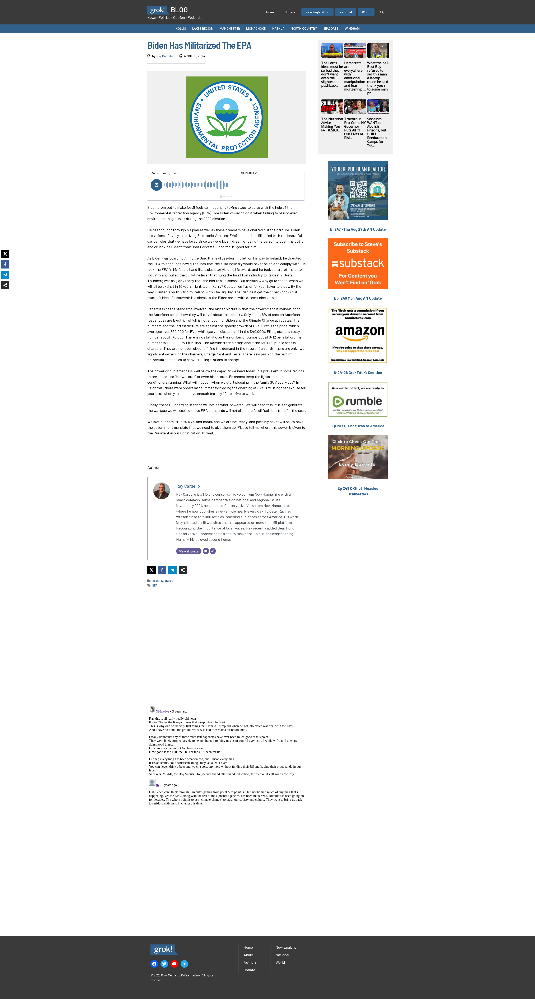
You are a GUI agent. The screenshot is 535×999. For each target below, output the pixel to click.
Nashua (278, 28)
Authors (250, 962)
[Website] (213, 551)
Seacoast (331, 28)
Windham (352, 28)
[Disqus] (226, 756)
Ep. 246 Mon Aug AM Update (358, 298)
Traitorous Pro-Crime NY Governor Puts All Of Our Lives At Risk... (355, 128)
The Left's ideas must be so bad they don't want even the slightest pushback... (332, 74)
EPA (154, 585)
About (248, 954)
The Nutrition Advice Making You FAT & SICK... (332, 124)
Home (270, 12)
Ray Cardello (164, 56)
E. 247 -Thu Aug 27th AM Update (358, 229)
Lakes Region (202, 28)
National (345, 12)
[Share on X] (151, 570)
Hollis (181, 28)
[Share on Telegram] (172, 570)
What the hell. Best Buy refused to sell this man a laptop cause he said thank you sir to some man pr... (378, 78)
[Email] (206, 551)
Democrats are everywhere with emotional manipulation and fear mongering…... (355, 76)
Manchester (230, 28)
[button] (382, 12)
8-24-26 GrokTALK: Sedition (358, 372)
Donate (290, 12)
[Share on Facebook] (162, 570)
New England (315, 12)
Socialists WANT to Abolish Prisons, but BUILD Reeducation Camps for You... (377, 132)
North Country (304, 28)
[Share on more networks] (183, 570)
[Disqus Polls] (227, 646)
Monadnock (256, 28)
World (366, 12)
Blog (156, 581)
